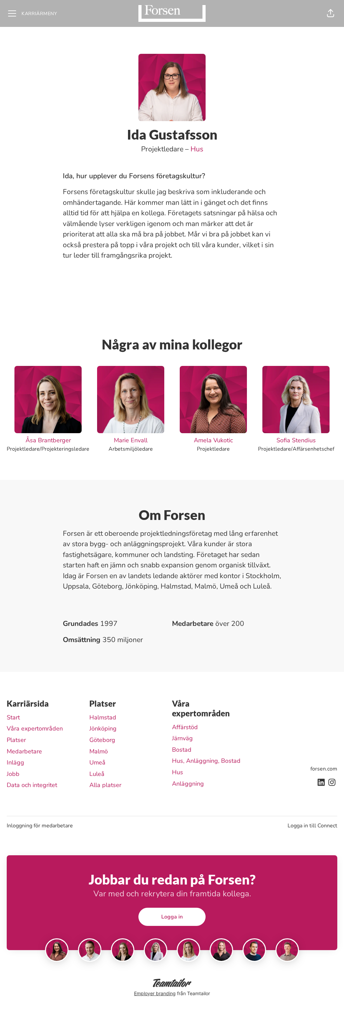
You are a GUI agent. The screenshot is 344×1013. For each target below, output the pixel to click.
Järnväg (182, 738)
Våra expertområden (35, 728)
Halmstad (102, 717)
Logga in (172, 917)
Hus (196, 149)
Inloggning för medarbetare (40, 825)
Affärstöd (185, 727)
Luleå (96, 774)
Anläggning (188, 784)
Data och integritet (32, 785)
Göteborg (102, 740)
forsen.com (323, 769)
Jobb (13, 774)
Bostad (181, 750)
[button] (330, 13)
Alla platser (105, 785)
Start (13, 717)
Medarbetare (24, 751)
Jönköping (103, 728)
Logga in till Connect (312, 825)
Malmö (98, 751)
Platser (16, 740)
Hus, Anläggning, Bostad (206, 761)
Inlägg (15, 762)
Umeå (97, 762)
